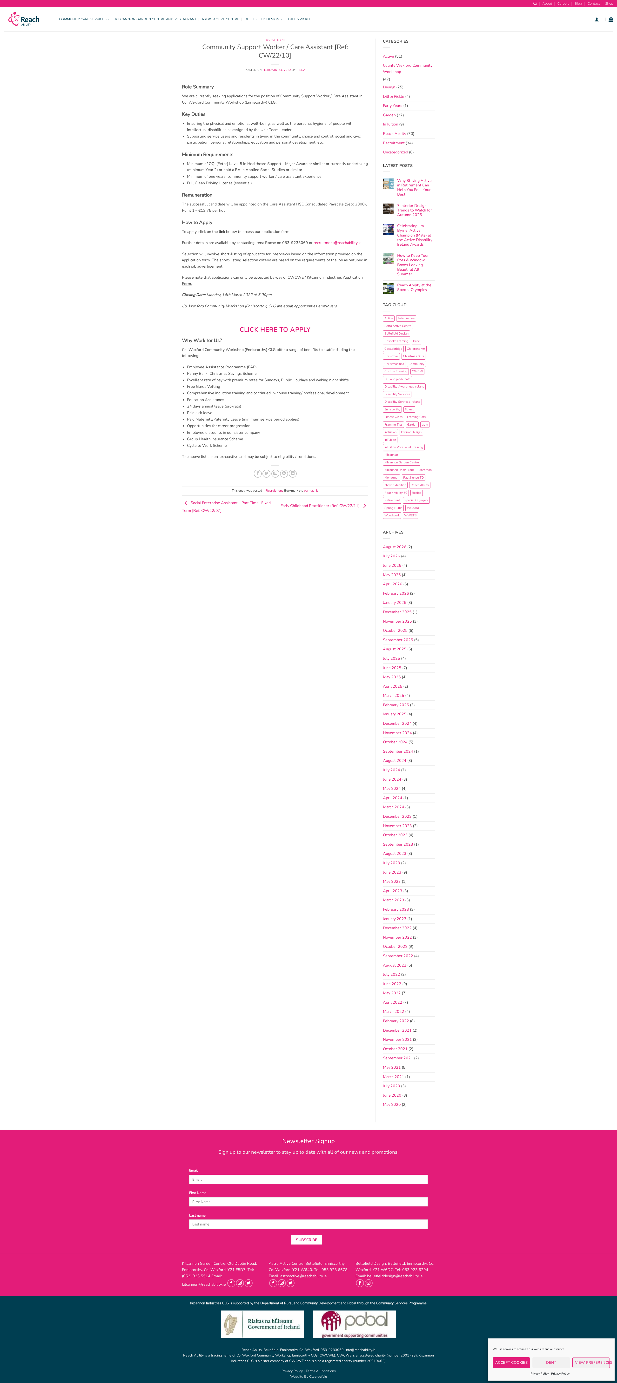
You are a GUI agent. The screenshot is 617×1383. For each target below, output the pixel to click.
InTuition (390, 124)
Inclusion (390, 432)
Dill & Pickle (299, 19)
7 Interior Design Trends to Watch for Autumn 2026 (414, 210)
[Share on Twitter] (266, 474)
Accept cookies (511, 1362)
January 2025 (394, 714)
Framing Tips (393, 424)
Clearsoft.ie (318, 1376)
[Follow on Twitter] (249, 1283)
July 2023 (391, 863)
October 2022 (395, 946)
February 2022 (396, 1021)
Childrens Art (416, 349)
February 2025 (396, 705)
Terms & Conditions (321, 1371)
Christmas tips (394, 364)
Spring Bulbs (393, 508)
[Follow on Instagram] (240, 1283)
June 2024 (392, 779)
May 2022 (392, 993)
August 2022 (394, 965)
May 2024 (392, 788)
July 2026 (391, 556)
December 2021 (397, 1030)
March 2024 (393, 807)
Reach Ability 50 (395, 493)
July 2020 (391, 1086)
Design (389, 87)
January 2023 (394, 919)
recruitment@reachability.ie (338, 242)
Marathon (425, 470)
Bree (416, 341)
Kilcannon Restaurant (399, 470)
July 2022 (391, 974)
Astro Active (406, 318)
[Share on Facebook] (258, 474)
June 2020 (392, 1095)
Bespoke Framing (396, 341)
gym (425, 424)
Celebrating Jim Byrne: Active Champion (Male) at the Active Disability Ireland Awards (414, 235)
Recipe (416, 493)
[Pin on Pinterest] (284, 474)
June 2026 (392, 565)
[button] (596, 19)
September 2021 (398, 1058)
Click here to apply (275, 329)
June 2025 (392, 668)
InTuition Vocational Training (403, 447)
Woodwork (392, 515)
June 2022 (392, 984)
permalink (311, 490)
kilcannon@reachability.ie (204, 1284)
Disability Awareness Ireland (404, 386)
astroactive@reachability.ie (303, 1276)
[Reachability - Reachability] (28, 19)
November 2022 (397, 937)
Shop (609, 3)
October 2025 (395, 630)
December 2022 (397, 928)
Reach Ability (394, 133)
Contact (594, 3)
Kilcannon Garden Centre (401, 462)
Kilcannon (391, 455)
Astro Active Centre (220, 19)
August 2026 (394, 547)
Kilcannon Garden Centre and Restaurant (155, 19)
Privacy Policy (539, 1374)
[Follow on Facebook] (231, 1283)
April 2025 (392, 686)
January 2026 (394, 602)
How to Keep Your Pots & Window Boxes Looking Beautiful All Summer (413, 265)
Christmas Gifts (413, 356)
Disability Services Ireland (402, 402)
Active (388, 56)
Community (416, 364)
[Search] (535, 3)
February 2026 (396, 593)
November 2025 (397, 621)
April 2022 (392, 1002)
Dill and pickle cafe (397, 379)
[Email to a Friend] (275, 474)
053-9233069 (332, 1349)
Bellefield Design (262, 19)
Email (193, 1170)
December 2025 (397, 612)
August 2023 (394, 853)
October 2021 (395, 1049)
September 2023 (398, 844)
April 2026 (392, 584)
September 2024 (398, 751)
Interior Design (411, 432)
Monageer (391, 477)
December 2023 (397, 816)
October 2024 (395, 742)
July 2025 (391, 658)
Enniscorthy (392, 409)
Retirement (392, 500)
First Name (197, 1192)
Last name (197, 1215)
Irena (301, 70)
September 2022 (398, 956)
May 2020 (392, 1104)
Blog (578, 3)
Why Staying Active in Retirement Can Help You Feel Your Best (414, 187)
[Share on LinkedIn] (293, 474)
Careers (563, 3)
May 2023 (392, 881)
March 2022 (393, 1011)
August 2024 (394, 760)
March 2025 (393, 695)
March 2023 (393, 900)
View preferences (592, 1362)
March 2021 (393, 1077)
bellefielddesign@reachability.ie (395, 1276)
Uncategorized (395, 152)
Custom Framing (395, 371)
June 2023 (392, 872)
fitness (409, 409)
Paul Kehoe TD (413, 477)
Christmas (391, 356)
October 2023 (395, 835)
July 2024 (391, 770)
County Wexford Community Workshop (407, 68)
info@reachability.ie (360, 1349)
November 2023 (397, 826)
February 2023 (396, 909)
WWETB (410, 515)
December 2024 (397, 723)
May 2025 (392, 677)
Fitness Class (393, 417)
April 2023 (392, 891)
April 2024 (392, 798)
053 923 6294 (415, 1269)
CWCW (417, 371)
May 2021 (392, 1067)
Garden (389, 115)
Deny (551, 1362)
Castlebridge (393, 349)
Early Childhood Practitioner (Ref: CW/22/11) (321, 505)
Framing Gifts (416, 417)
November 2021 (397, 1039)
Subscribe (306, 1239)
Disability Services (397, 394)
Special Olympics (416, 500)
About (547, 3)
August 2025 (394, 649)
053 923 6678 (335, 1269)
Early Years (392, 105)
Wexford (413, 508)
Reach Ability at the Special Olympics (414, 287)
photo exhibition (395, 485)
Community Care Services (83, 19)
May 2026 (392, 575)
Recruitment (275, 40)
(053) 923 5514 (196, 1276)
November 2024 (397, 733)
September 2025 (398, 640)
